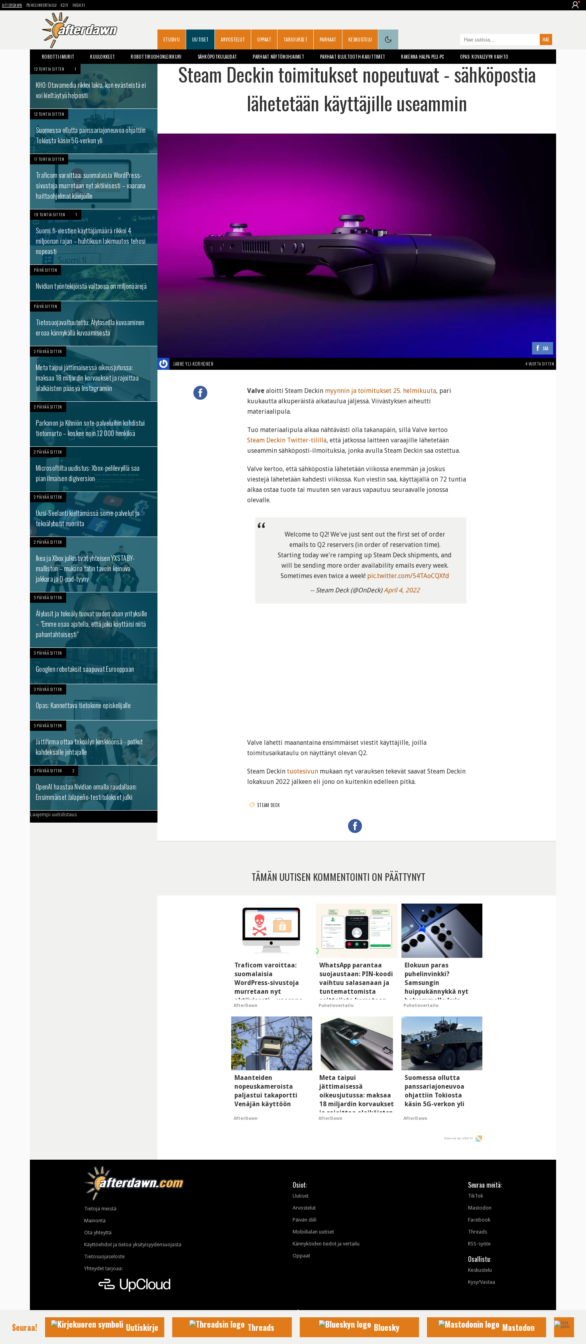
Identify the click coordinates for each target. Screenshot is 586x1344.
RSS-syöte (479, 1244)
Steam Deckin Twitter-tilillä (286, 440)
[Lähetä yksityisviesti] (222, 364)
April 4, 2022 (402, 590)
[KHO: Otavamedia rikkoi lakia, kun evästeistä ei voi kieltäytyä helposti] (93, 86)
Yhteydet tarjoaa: (103, 1268)
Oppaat (264, 39)
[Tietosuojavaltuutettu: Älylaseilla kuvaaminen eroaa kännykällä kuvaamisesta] (93, 323)
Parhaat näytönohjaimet (278, 56)
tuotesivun (302, 771)
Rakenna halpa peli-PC (422, 56)
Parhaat (328, 39)
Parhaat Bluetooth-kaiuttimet (352, 56)
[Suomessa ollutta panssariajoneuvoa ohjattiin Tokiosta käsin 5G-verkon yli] (93, 131)
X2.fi (65, 5)
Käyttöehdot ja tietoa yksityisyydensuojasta (132, 1244)
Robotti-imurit (58, 56)
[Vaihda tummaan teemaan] (388, 39)
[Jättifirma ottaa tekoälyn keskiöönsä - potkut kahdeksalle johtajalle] (93, 742)
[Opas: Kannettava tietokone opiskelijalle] (93, 702)
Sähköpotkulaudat (217, 56)
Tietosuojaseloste (104, 1256)
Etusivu (171, 39)
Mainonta (95, 1221)
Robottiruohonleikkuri (156, 56)
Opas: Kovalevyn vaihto (484, 56)
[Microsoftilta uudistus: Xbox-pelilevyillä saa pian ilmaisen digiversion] (93, 469)
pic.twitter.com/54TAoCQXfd (408, 576)
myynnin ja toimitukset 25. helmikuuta (380, 391)
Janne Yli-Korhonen (193, 364)
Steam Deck (268, 805)
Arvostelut (233, 39)
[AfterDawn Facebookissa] (452, 40)
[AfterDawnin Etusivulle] (80, 30)
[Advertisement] (356, 667)
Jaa (546, 348)
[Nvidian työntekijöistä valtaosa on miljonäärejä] (93, 283)
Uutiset (200, 39)
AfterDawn (12, 5)
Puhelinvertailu (41, 5)
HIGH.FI (79, 5)
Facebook (479, 1220)
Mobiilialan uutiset (313, 1232)
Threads (477, 1232)
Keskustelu (360, 39)
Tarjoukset (295, 39)
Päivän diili (305, 1220)
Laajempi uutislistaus (53, 814)
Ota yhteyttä (98, 1232)
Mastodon (480, 1208)
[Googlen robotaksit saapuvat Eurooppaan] (93, 666)
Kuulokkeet (102, 56)
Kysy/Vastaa (481, 1282)
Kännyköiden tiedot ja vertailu (326, 1244)
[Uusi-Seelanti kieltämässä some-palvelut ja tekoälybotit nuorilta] (93, 514)
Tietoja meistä (100, 1209)
